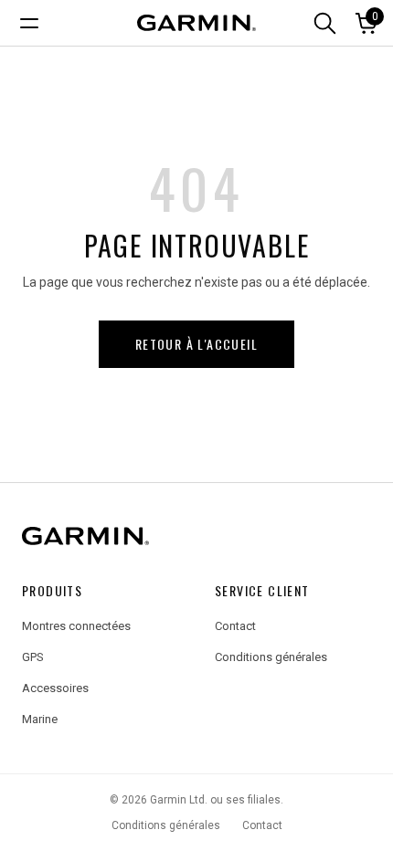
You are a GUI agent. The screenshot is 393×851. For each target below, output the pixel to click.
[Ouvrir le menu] (25, 23)
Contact (235, 626)
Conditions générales (271, 657)
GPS (33, 657)
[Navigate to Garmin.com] (196, 23)
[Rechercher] (324, 23)
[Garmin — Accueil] (196, 536)
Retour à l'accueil (196, 343)
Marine (40, 719)
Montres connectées (76, 626)
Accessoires (55, 688)
